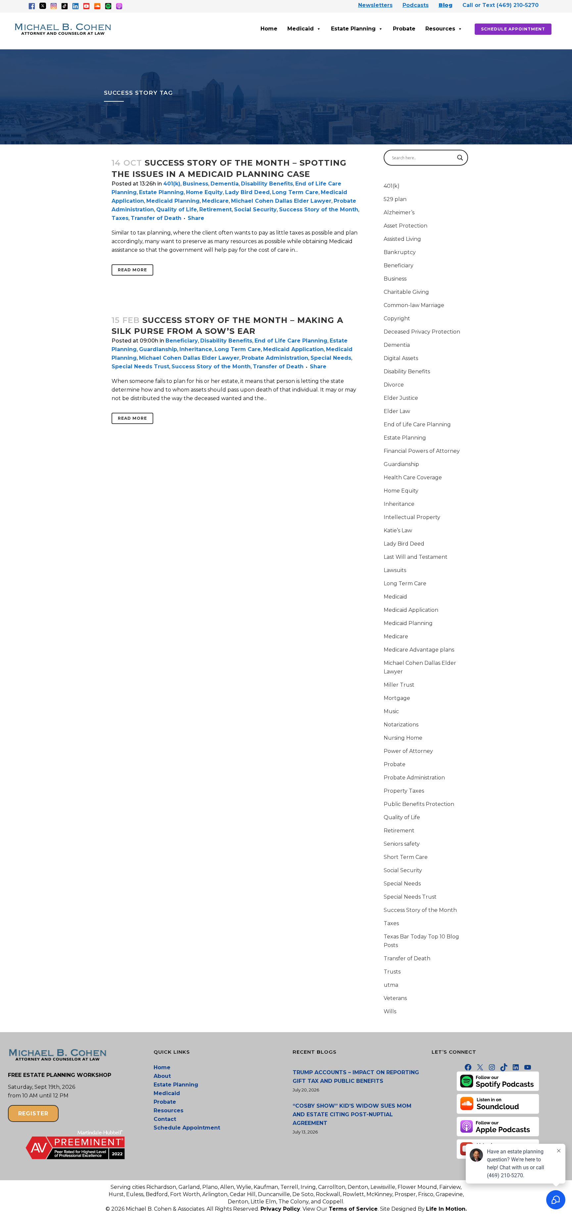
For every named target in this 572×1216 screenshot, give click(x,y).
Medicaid (300, 29)
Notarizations (401, 724)
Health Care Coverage (413, 477)
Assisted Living (402, 239)
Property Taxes (404, 791)
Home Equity (204, 192)
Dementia (225, 184)
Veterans (395, 998)
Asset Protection (405, 226)
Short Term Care (406, 857)
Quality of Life (176, 209)
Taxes (120, 218)
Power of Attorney (408, 751)
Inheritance (195, 349)
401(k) (171, 184)
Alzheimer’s (399, 212)
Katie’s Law (398, 530)
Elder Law (397, 411)
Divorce (394, 385)
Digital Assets (401, 358)
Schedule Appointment (513, 28)
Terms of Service (353, 1209)
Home (269, 29)
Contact (165, 1119)
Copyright (397, 318)
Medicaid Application (293, 349)
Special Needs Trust (140, 366)
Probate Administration (275, 358)
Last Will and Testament (416, 557)
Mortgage (397, 698)
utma (391, 985)
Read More (132, 269)
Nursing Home (403, 738)
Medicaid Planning (173, 201)
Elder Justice (401, 398)
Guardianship (158, 349)
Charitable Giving (406, 292)
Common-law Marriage (414, 305)
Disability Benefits (267, 184)
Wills (390, 1011)
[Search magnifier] (460, 157)
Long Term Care (295, 192)
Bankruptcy (400, 252)
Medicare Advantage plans (419, 650)
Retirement (215, 209)
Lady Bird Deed (247, 192)
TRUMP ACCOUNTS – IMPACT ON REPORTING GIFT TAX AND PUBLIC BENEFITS (356, 1076)
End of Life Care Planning (291, 341)
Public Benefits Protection (419, 804)
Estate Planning (353, 29)
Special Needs (330, 358)
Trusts (392, 972)
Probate (404, 29)
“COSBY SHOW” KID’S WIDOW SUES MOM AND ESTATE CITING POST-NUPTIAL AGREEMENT (352, 1114)
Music (391, 711)
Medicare (215, 201)
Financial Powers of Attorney (422, 451)
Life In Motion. (446, 1209)
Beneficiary (182, 341)
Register (33, 1113)
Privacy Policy (280, 1209)
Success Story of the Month (318, 209)
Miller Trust (399, 685)
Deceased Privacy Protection (422, 332)
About (162, 1076)
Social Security (255, 209)
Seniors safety (402, 844)
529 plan (395, 199)
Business (195, 184)
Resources (440, 29)
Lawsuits (395, 570)
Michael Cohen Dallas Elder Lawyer (281, 201)
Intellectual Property (412, 517)
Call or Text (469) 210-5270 (500, 5)
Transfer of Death (156, 218)
